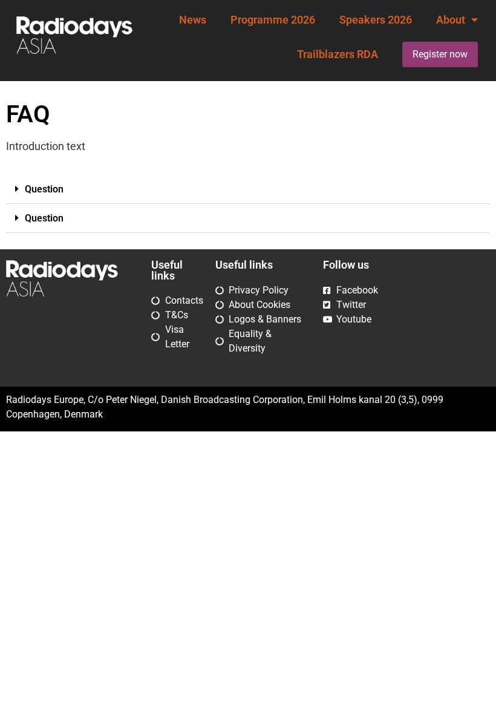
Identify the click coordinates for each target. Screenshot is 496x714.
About (450, 20)
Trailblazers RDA (337, 54)
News (192, 20)
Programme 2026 (272, 20)
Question (44, 189)
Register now (440, 54)
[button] (248, 189)
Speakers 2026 (375, 20)
